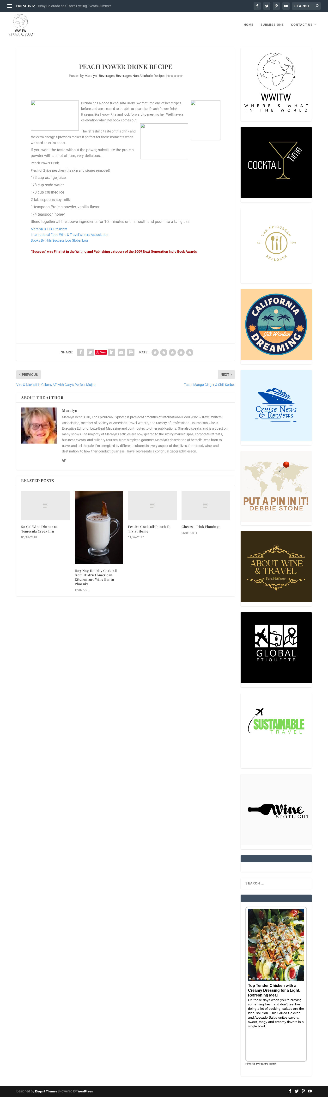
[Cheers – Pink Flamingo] (206, 505)
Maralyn (91, 76)
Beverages (107, 76)
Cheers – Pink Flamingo (201, 526)
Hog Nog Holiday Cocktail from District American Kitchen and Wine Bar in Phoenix (96, 577)
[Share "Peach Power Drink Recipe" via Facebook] (80, 352)
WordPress (85, 1091)
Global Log (80, 240)
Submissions (272, 24)
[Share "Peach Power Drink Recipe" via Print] (131, 352)
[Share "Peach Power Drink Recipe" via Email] (121, 352)
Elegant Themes (46, 1091)
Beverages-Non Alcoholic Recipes (140, 76)
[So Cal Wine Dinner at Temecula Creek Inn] (45, 505)
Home (248, 24)
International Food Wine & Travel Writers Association (69, 235)
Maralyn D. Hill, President (49, 229)
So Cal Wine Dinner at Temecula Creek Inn (39, 528)
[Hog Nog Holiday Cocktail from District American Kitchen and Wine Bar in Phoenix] (99, 527)
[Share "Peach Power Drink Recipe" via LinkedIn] (111, 352)
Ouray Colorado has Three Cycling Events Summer (73, 6)
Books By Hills (41, 240)
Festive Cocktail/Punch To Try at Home (149, 528)
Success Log (61, 240)
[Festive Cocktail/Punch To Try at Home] (152, 505)
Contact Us (302, 24)
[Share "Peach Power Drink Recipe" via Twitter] (90, 352)
